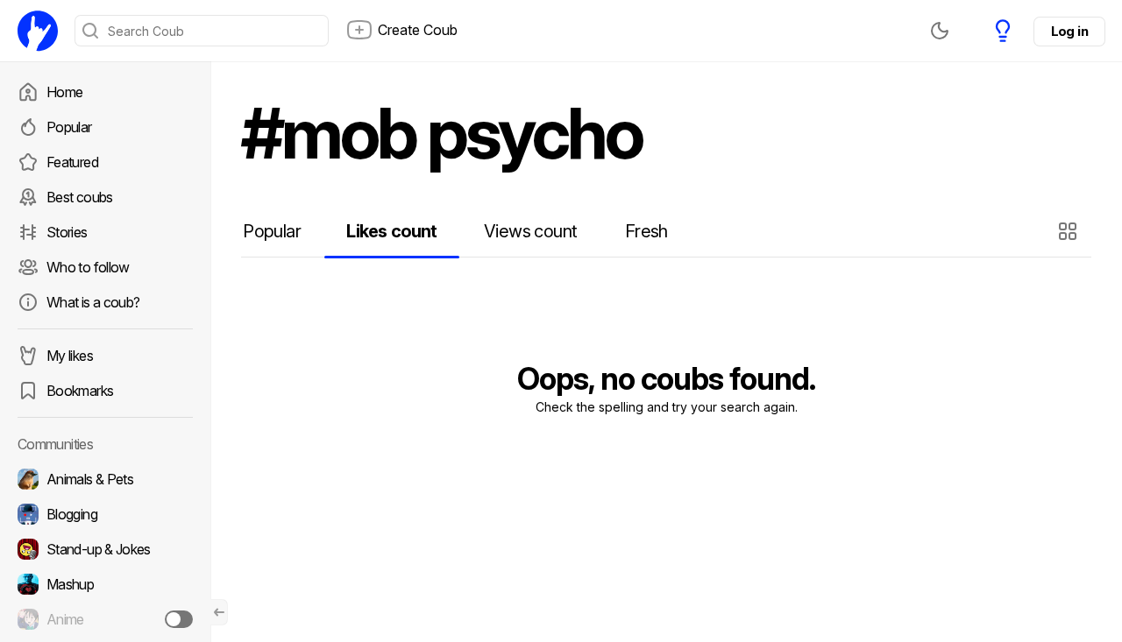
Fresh (646, 231)
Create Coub (418, 30)
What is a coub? (92, 302)
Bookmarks (79, 390)
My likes (69, 355)
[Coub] (38, 31)
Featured (72, 162)
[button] (1069, 231)
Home (64, 92)
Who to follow (88, 267)
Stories (67, 232)
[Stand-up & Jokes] (105, 549)
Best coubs (79, 197)
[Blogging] (105, 514)
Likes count (391, 231)
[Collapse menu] (219, 612)
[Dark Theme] (940, 31)
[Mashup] (105, 584)
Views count (530, 231)
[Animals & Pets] (105, 479)
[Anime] (105, 619)
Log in (1069, 31)
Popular (69, 127)
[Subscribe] (179, 619)
